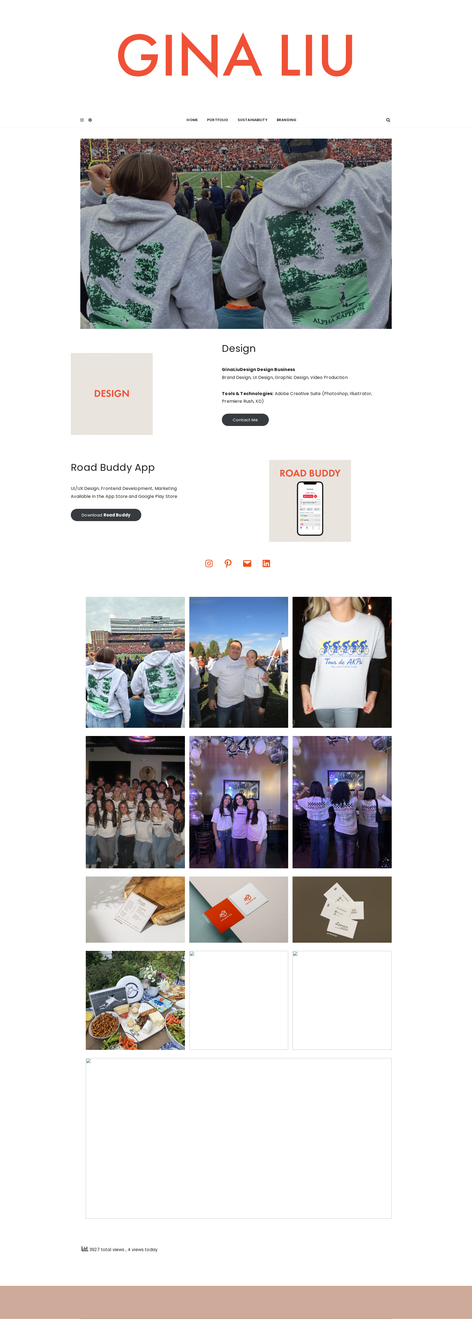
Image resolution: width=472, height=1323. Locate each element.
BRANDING (286, 119)
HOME (192, 119)
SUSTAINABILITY (252, 119)
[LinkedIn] (266, 563)
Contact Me (245, 420)
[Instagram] (209, 563)
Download (106, 515)
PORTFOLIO (217, 119)
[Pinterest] (228, 563)
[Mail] (247, 563)
